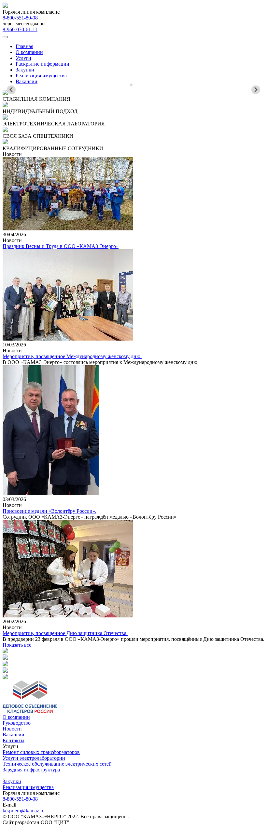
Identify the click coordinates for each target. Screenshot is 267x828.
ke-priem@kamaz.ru (24, 810)
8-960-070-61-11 (20, 29)
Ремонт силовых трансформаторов (41, 752)
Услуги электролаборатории (34, 758)
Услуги (23, 58)
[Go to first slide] (255, 89)
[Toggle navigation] (5, 37)
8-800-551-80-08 (20, 17)
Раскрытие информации (42, 64)
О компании (29, 52)
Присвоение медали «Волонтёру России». (49, 511)
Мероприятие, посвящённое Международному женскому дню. (72, 356)
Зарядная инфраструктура (31, 769)
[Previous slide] (11, 89)
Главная (24, 46)
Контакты (13, 740)
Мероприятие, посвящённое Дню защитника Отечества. (65, 633)
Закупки (25, 69)
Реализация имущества (41, 75)
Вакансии (26, 81)
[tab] (131, 85)
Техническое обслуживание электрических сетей (57, 764)
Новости (12, 728)
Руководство (17, 723)
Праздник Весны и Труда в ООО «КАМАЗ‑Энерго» (61, 246)
